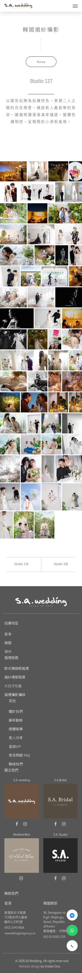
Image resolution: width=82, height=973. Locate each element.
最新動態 (16, 720)
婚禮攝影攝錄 (14, 694)
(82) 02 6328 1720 (54, 936)
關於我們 (16, 711)
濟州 (7, 651)
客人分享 (16, 737)
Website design (29, 966)
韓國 (7, 642)
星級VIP (15, 746)
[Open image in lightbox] (13, 171)
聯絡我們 (16, 763)
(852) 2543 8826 (14, 927)
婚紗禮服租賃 (14, 677)
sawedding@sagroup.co (19, 933)
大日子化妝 (13, 685)
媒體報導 (16, 728)
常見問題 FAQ (19, 755)
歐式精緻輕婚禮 (16, 668)
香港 (7, 633)
